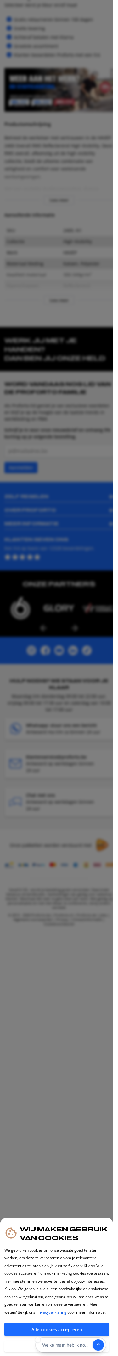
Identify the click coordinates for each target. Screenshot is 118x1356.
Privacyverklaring (51, 1312)
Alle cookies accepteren (56, 1330)
